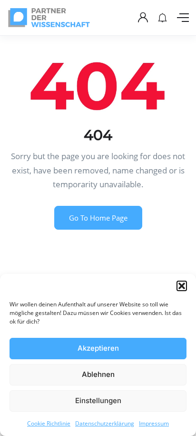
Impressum (154, 423)
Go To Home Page (98, 218)
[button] (181, 286)
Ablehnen (98, 374)
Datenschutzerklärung (104, 423)
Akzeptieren (98, 348)
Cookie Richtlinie (48, 423)
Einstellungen (98, 400)
